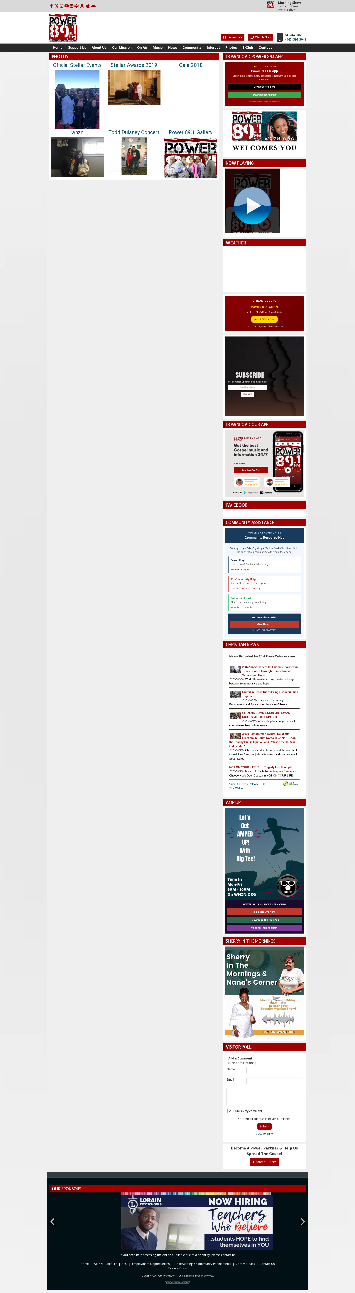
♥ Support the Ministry (264, 927)
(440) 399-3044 (295, 39)
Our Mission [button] (122, 47)
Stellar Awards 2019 (134, 65)
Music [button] (158, 47)
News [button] (172, 47)
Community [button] (191, 47)
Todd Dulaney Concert (134, 132)
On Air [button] (142, 47)
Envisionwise (193, 1275)
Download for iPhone (264, 87)
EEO (124, 1263)
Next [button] (302, 1221)
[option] (177, 1221)
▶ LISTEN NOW (264, 319)
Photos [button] (231, 47)
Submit (264, 1126)
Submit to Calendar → (243, 607)
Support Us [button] (77, 47)
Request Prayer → (241, 569)
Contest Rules (245, 1263)
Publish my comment (247, 1111)
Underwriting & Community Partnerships (202, 1263)
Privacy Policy (177, 1268)
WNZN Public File (105, 1263)
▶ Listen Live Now (264, 911)
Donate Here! (264, 1161)
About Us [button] (99, 47)
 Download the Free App (264, 920)
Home (84, 1263)
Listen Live (234, 37)
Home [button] (57, 47)
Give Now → (264, 624)
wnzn (77, 132)
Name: (230, 1069)
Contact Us (267, 1263)
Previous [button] (52, 1221)
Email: (230, 1079)
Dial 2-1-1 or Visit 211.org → (247, 588)
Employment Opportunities (151, 1263)
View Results (264, 1134)
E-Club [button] (247, 47)
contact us (228, 1254)
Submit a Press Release (244, 784)
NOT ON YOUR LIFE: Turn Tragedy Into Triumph (260, 767)
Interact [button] (213, 47)
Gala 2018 (191, 65)
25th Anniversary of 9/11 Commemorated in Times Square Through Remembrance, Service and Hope (270, 671)
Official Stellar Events (77, 65)
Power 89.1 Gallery (190, 132)
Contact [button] (265, 47)
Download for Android (264, 95)
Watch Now (262, 37)
